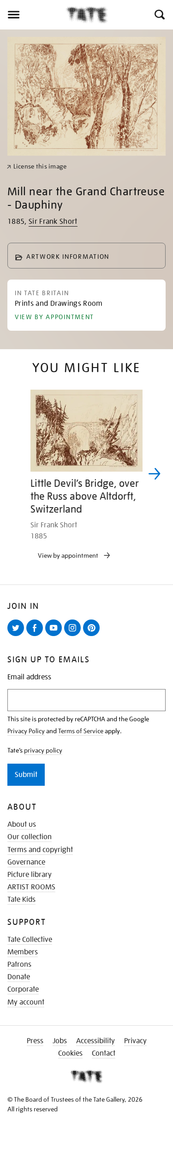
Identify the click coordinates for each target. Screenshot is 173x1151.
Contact (103, 1053)
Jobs (60, 1041)
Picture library (29, 874)
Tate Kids (21, 899)
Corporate (23, 989)
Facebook (36, 635)
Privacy (135, 1041)
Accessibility (95, 1041)
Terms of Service (80, 731)
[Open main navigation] (33, 14)
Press (35, 1041)
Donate (18, 977)
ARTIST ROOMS (31, 887)
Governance (26, 862)
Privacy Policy (26, 731)
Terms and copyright (40, 849)
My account (25, 1002)
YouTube (55, 635)
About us (21, 824)
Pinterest (93, 635)
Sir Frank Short (53, 221)
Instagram (74, 635)
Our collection (29, 836)
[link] (36, 166)
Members (22, 952)
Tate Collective (29, 939)
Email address (29, 677)
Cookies (70, 1053)
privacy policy (43, 750)
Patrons (19, 964)
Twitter (17, 635)
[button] (159, 15)
